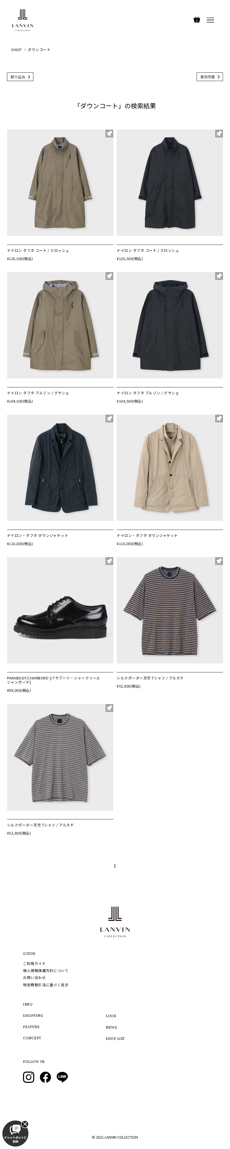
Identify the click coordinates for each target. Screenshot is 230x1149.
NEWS (111, 1027)
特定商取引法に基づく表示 (45, 984)
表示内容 (207, 76)
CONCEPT (32, 1038)
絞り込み (18, 76)
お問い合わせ (34, 977)
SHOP (16, 49)
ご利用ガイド (34, 963)
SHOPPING (33, 1016)
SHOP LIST (115, 1039)
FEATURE (31, 1027)
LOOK (111, 1016)
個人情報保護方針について (45, 970)
